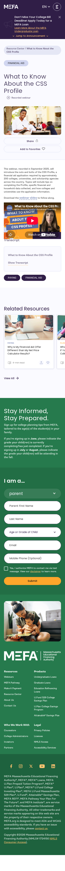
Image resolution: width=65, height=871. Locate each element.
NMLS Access (41, 741)
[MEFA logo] (11, 6)
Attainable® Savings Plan (47, 715)
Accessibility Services (45, 747)
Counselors (10, 730)
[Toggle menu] (57, 7)
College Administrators (16, 736)
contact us (41, 828)
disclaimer (35, 571)
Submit (33, 581)
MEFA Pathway (12, 682)
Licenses (38, 736)
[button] (46, 6)
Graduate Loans (42, 682)
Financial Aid (16, 63)
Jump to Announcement (30, 36)
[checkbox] (32, 570)
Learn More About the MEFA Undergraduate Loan (30, 29)
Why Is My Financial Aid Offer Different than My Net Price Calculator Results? (24, 350)
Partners (8, 747)
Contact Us (10, 705)
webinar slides (28, 197)
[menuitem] (17, 677)
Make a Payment (13, 688)
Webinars (9, 677)
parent (16, 493)
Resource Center (15, 48)
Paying (12, 277)
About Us (9, 700)
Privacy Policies (42, 730)
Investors (9, 741)
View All (9, 378)
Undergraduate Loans (45, 677)
